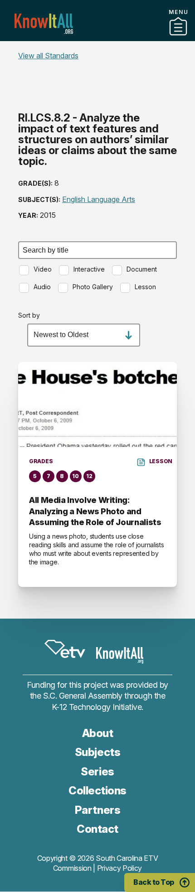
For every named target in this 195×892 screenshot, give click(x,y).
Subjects (97, 752)
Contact (97, 49)
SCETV (64, 649)
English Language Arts (98, 199)
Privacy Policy (119, 868)
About (97, 733)
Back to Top (153, 882)
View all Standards (48, 55)
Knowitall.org (44, 24)
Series (97, 771)
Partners (97, 37)
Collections (97, 790)
